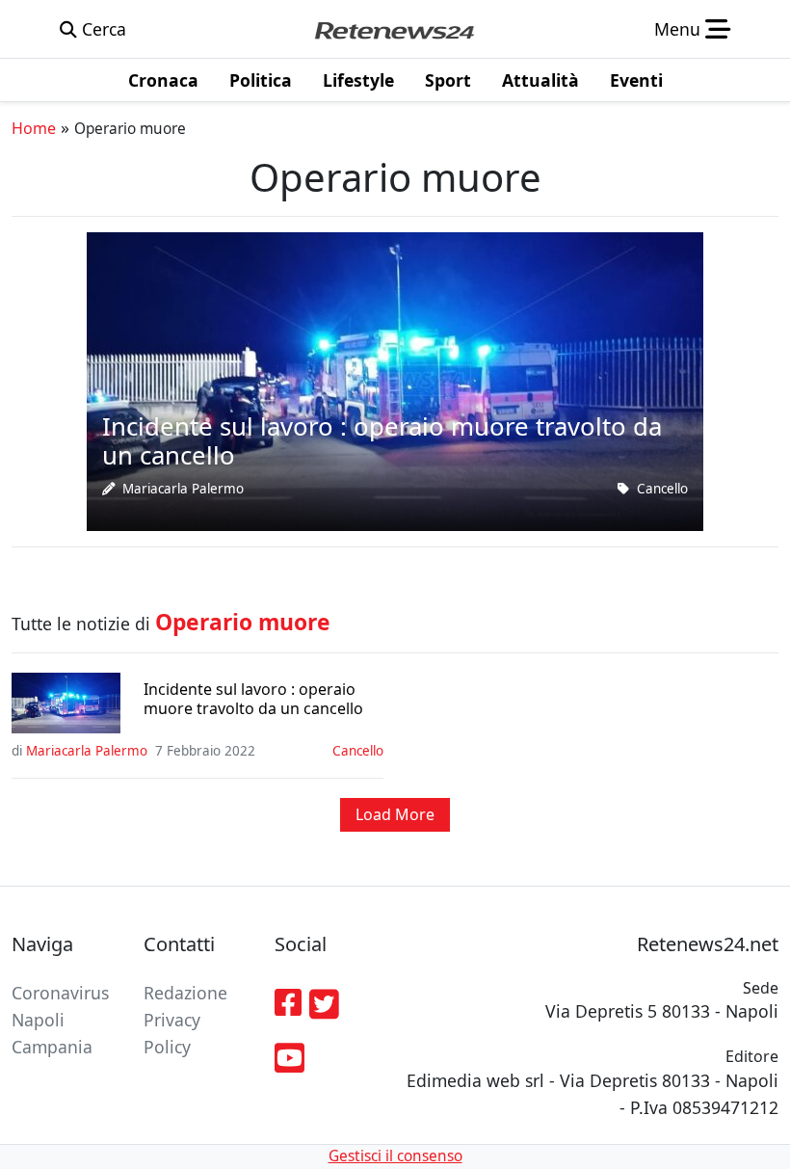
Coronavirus (60, 992)
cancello (662, 488)
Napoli (38, 1019)
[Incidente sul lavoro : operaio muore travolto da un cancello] (395, 379)
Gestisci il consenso (395, 1156)
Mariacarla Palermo (183, 488)
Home (34, 128)
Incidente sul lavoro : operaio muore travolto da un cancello (253, 698)
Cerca (101, 28)
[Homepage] (394, 29)
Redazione (185, 992)
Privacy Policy (172, 1033)
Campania (52, 1046)
